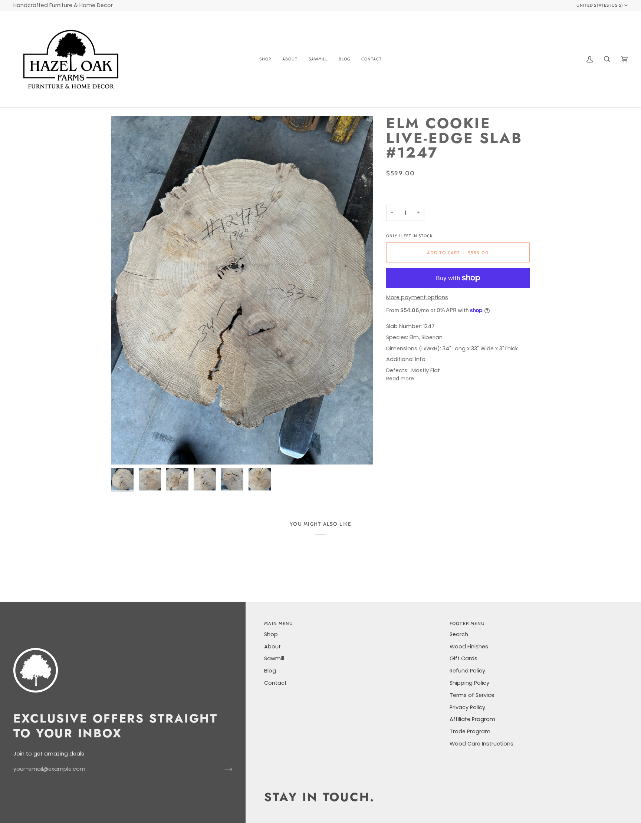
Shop (271, 634)
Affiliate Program (472, 719)
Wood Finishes (469, 646)
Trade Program (470, 731)
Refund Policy (467, 670)
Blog (270, 670)
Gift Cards (463, 658)
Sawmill (274, 658)
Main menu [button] (278, 623)
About (272, 646)
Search (459, 634)
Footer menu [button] (467, 623)
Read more (400, 378)
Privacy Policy (467, 707)
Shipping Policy (469, 683)
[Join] (222, 769)
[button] (265, 59)
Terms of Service (472, 695)
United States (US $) (599, 5)
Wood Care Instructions (481, 743)
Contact (275, 683)
